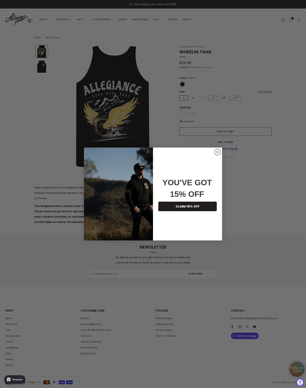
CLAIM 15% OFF (188, 206)
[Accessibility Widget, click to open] (300, 382)
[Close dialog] (217, 152)
